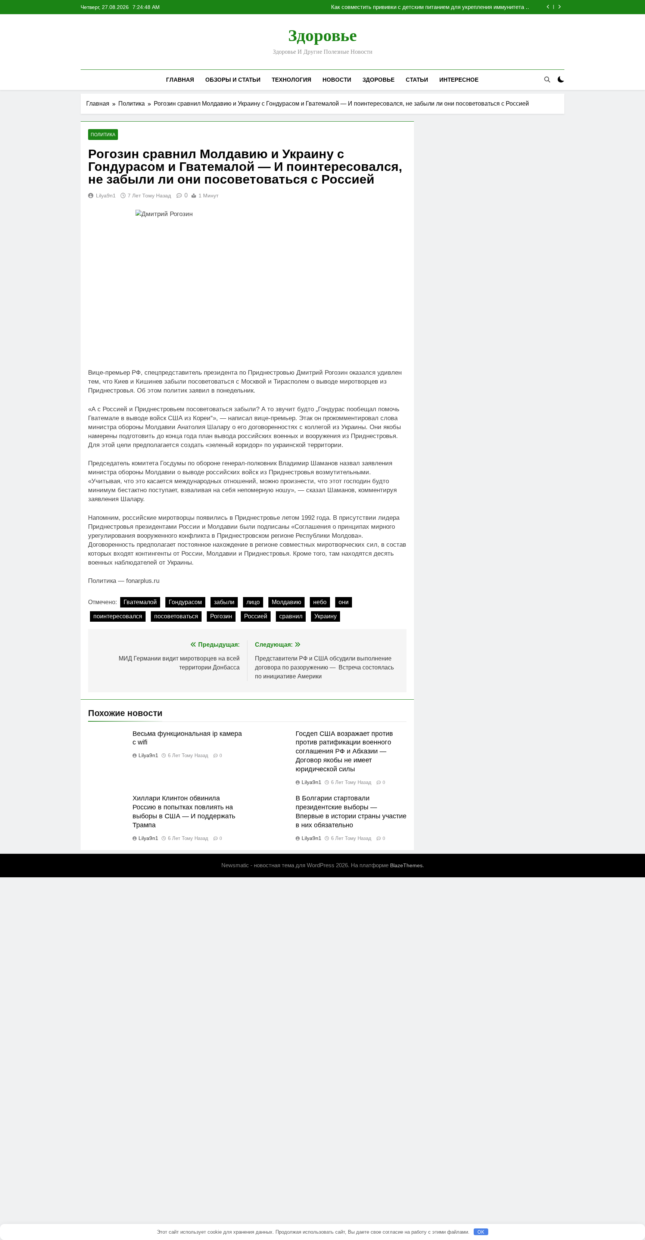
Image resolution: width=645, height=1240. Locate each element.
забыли (224, 602)
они (344, 602)
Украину (325, 616)
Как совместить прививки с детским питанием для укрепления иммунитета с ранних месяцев (430, 7)
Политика (103, 134)
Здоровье (322, 35)
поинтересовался (117, 616)
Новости (336, 79)
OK (480, 1232)
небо (320, 602)
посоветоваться (176, 616)
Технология (291, 79)
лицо (253, 602)
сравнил (290, 616)
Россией (255, 616)
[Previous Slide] (548, 7)
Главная (180, 79)
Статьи (417, 79)
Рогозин (221, 616)
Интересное (459, 79)
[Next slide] (559, 7)
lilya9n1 (106, 196)
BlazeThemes (406, 865)
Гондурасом (185, 602)
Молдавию (286, 602)
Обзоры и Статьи (233, 79)
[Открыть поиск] (547, 79)
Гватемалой (140, 602)
